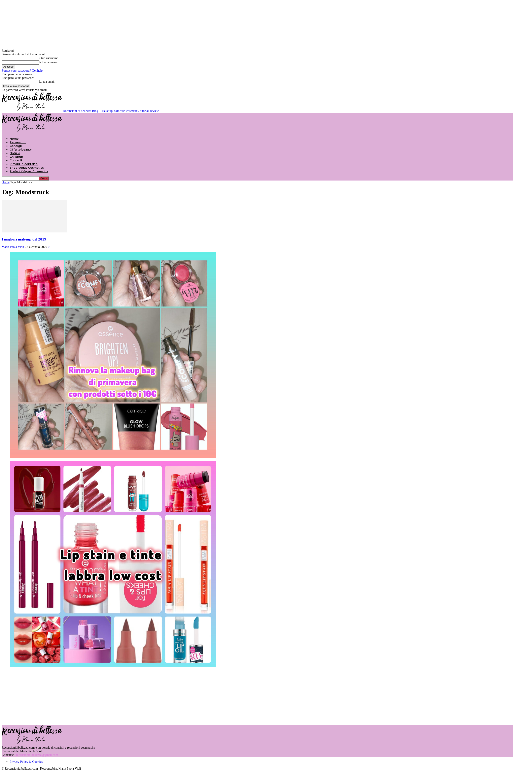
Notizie (15, 153)
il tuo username (48, 58)
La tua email (47, 81)
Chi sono (16, 157)
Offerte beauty (21, 149)
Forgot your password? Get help (22, 70)
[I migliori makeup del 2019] (34, 231)
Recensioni (18, 142)
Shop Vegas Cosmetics (27, 167)
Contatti (16, 160)
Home (14, 138)
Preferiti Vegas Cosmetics (29, 171)
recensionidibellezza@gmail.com (37, 755)
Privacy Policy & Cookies (26, 761)
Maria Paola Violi (13, 247)
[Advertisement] (257, 696)
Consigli (16, 146)
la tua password (49, 62)
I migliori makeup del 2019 (24, 239)
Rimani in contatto (24, 164)
